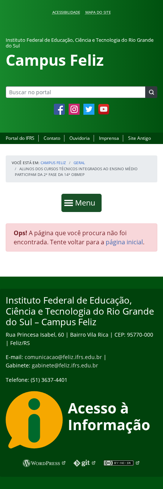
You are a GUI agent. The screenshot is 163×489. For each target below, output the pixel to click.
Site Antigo (139, 138)
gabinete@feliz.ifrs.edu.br (65, 365)
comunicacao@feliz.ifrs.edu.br (63, 357)
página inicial (124, 242)
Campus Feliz (53, 162)
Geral (79, 162)
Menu (87, 202)
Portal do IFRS (20, 138)
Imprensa (109, 138)
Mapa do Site (98, 12)
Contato (52, 138)
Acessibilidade (66, 12)
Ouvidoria (79, 138)
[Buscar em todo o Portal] (151, 92)
